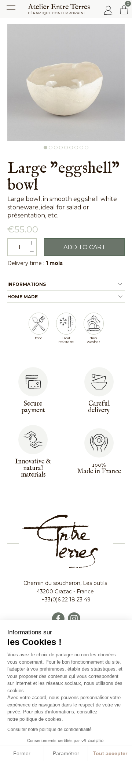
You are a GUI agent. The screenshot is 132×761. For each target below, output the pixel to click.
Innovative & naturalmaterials (33, 468)
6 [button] (71, 147)
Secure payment (33, 407)
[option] (66, 82)
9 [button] (86, 147)
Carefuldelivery (99, 407)
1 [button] (45, 147)
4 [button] (61, 147)
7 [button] (76, 147)
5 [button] (66, 147)
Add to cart (84, 247)
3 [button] (56, 147)
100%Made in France (99, 468)
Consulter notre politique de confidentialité (49, 729)
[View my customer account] (108, 9)
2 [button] (50, 147)
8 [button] (81, 147)
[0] (124, 9)
